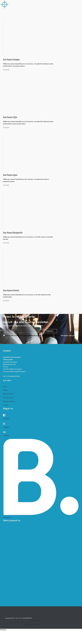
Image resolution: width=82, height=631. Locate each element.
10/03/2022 (6, 127)
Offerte (31, 58)
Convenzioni (44, 44)
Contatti (52, 61)
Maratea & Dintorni (9, 401)
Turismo (53, 11)
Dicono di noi (44, 24)
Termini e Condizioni (35, 620)
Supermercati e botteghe (48, 40)
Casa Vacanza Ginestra (22, 50)
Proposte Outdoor (47, 20)
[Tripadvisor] (4, 432)
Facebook (6, 418)
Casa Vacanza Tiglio (21, 54)
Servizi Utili (44, 49)
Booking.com (7, 517)
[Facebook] (4, 415)
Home (5, 386)
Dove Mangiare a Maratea (48, 36)
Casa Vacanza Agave (21, 36)
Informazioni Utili (46, 29)
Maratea (42, 15)
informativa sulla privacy (69, 335)
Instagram (6, 427)
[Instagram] (4, 424)
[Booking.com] (41, 514)
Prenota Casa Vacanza (26, 32)
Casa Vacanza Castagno (22, 45)
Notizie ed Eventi (46, 54)
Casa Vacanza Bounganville (24, 41)
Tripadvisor (6, 435)
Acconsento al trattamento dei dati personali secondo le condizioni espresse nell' (41, 335)
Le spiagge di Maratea (47, 32)
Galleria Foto (41, 61)
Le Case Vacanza (8, 397)
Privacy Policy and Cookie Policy (32, 624)
